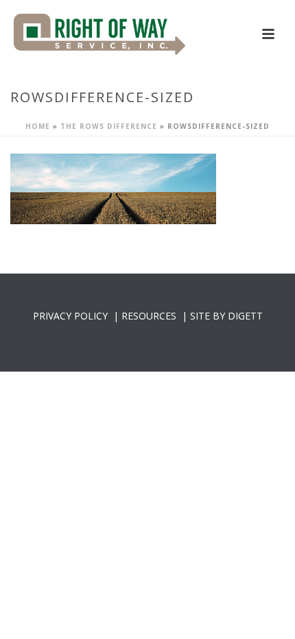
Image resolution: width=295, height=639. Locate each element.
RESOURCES (148, 315)
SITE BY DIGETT (226, 315)
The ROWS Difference (108, 126)
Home (37, 126)
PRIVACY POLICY (70, 315)
